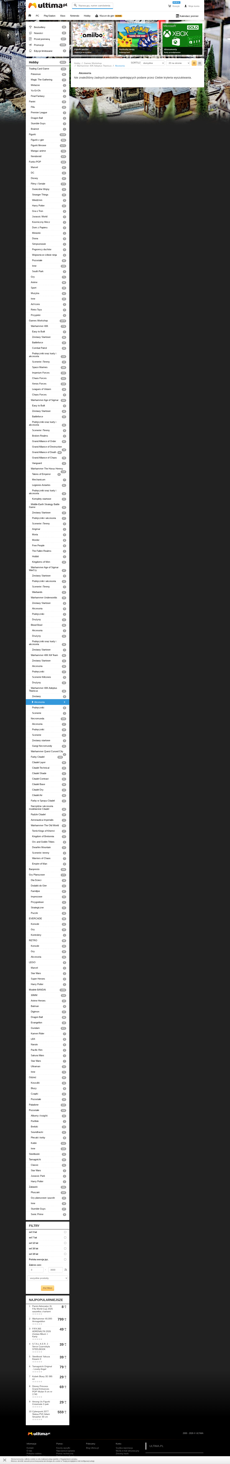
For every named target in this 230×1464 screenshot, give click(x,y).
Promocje (47, 45)
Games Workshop (47, 320)
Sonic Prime (47, 1214)
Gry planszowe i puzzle (47, 1197)
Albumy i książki (47, 1115)
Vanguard (47, 463)
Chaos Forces (47, 378)
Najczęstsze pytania (65, 1451)
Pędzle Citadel (47, 814)
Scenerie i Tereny (47, 361)
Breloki (47, 1126)
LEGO (47, 962)
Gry (47, 276)
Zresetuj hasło (122, 1454)
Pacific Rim (47, 1050)
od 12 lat (33, 1243)
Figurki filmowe (47, 145)
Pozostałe (47, 260)
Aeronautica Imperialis (47, 820)
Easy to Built (47, 331)
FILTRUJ (47, 1288)
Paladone (47, 1104)
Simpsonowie (47, 244)
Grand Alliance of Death (45, 452)
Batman (47, 1006)
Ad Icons (47, 304)
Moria (47, 534)
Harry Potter (47, 205)
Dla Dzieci (47, 880)
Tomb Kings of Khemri (47, 830)
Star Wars (47, 973)
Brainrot (47, 129)
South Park (47, 271)
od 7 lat (33, 1237)
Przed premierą (47, 39)
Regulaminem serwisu (68, 1459)
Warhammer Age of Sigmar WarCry (47, 569)
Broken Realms (47, 435)
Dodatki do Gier (47, 885)
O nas (29, 1451)
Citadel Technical (47, 767)
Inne (47, 265)
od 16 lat (33, 1248)
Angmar (47, 529)
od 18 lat (33, 1254)
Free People (47, 545)
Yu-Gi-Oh (47, 90)
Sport (47, 287)
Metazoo (47, 85)
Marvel (47, 167)
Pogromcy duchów (47, 249)
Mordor (47, 540)
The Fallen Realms (47, 551)
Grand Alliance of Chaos (47, 457)
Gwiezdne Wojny (47, 189)
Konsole (47, 924)
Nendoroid (47, 156)
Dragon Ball (47, 118)
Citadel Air (47, 795)
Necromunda (47, 718)
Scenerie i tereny (47, 852)
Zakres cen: (35, 1265)
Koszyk (174, 6)
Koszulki (47, 1082)
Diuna (47, 238)
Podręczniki (47, 614)
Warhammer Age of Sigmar (47, 400)
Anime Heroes (47, 1000)
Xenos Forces (47, 383)
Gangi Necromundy (47, 746)
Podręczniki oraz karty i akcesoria (47, 355)
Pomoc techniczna (64, 1454)
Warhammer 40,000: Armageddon (42, 1320)
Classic (47, 1165)
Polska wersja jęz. (39, 1259)
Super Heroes (47, 978)
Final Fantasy (47, 96)
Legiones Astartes (47, 485)
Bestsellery (47, 27)
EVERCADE (47, 918)
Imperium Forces (47, 372)
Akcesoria (47, 608)
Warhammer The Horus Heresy (47, 469)
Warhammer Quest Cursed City (47, 752)
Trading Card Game (47, 68)
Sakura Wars (47, 1055)
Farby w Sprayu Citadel (47, 800)
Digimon (47, 1011)
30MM (47, 995)
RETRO (47, 940)
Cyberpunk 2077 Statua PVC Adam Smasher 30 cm (41, 1414)
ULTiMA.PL (156, 1446)
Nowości (47, 33)
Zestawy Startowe (47, 337)
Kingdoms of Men (47, 562)
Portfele (47, 1121)
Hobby (47, 62)
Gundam (47, 1028)
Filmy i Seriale (47, 183)
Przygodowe (47, 902)
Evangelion (47, 1022)
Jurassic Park (47, 1176)
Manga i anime (47, 150)
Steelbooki (47, 1154)
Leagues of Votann (47, 389)
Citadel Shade (47, 773)
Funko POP (47, 161)
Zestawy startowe (47, 740)
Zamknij (4, 1460)
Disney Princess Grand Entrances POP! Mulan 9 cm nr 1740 (42, 1390)
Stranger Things (47, 194)
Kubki (47, 1143)
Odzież (47, 1077)
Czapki (47, 1093)
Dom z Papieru (47, 227)
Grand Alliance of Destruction (47, 447)
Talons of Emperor (44, 474)
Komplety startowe (47, 498)
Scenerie (47, 713)
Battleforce (47, 342)
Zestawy (47, 696)
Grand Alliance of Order (47, 441)
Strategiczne (47, 907)
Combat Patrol (47, 348)
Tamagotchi (47, 1159)
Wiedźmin (47, 200)
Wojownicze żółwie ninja (47, 254)
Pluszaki (47, 1192)
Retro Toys (47, 309)
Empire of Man (47, 863)
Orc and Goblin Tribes (47, 841)
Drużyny (47, 619)
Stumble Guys (47, 123)
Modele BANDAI (47, 989)
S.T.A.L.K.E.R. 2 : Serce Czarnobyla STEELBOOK (41, 1346)
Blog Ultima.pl (92, 1448)
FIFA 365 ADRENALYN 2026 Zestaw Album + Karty (41, 1332)
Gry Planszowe (47, 874)
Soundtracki (47, 1132)
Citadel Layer (47, 762)
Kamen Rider (47, 1033)
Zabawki (47, 1186)
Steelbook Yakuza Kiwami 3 (41, 1357)
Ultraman (47, 1066)
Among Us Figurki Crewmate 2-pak (41, 1402)
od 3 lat (33, 1232)
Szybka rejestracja (124, 1448)
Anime (47, 282)
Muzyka (47, 293)
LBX (47, 1039)
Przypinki (47, 315)
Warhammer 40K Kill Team (47, 655)
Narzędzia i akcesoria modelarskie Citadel (47, 807)
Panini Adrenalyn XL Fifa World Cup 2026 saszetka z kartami (42, 1309)
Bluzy (47, 1088)
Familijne (47, 891)
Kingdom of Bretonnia (47, 836)
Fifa (47, 107)
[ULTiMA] (48, 6)
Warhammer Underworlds (47, 597)
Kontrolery (47, 935)
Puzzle (47, 913)
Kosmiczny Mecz (47, 222)
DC (47, 172)
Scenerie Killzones (47, 677)
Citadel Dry (47, 789)
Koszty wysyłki (63, 1448)
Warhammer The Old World (47, 825)
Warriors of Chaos (47, 858)
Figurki (47, 134)
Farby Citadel (45, 756)
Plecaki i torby (47, 1137)
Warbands (47, 592)
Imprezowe (47, 896)
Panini (47, 101)
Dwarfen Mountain (47, 847)
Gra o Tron (47, 211)
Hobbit (47, 556)
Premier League (47, 112)
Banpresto (47, 869)
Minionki (47, 233)
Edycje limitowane (47, 50)
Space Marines (47, 367)
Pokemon (47, 74)
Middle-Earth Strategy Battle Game (47, 506)
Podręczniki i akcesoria (47, 518)
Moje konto (191, 6)
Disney (47, 178)
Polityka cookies (34, 1454)
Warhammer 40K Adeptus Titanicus (47, 689)
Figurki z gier (47, 139)
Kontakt (30, 1448)
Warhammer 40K (47, 326)
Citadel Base (47, 784)
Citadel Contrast (47, 778)
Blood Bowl (47, 625)
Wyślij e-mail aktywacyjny (127, 1451)
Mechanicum (47, 479)
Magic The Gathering (47, 79)
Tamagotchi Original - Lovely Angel (42, 1367)
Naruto (47, 1044)
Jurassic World (47, 216)
